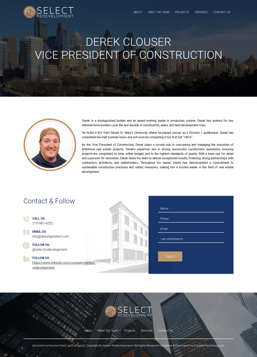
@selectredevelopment (49, 249)
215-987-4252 (42, 223)
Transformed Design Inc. (209, 345)
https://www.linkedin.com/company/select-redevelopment (63, 265)
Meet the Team (158, 12)
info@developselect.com (50, 236)
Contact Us (222, 12)
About (138, 12)
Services (201, 12)
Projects (182, 12)
